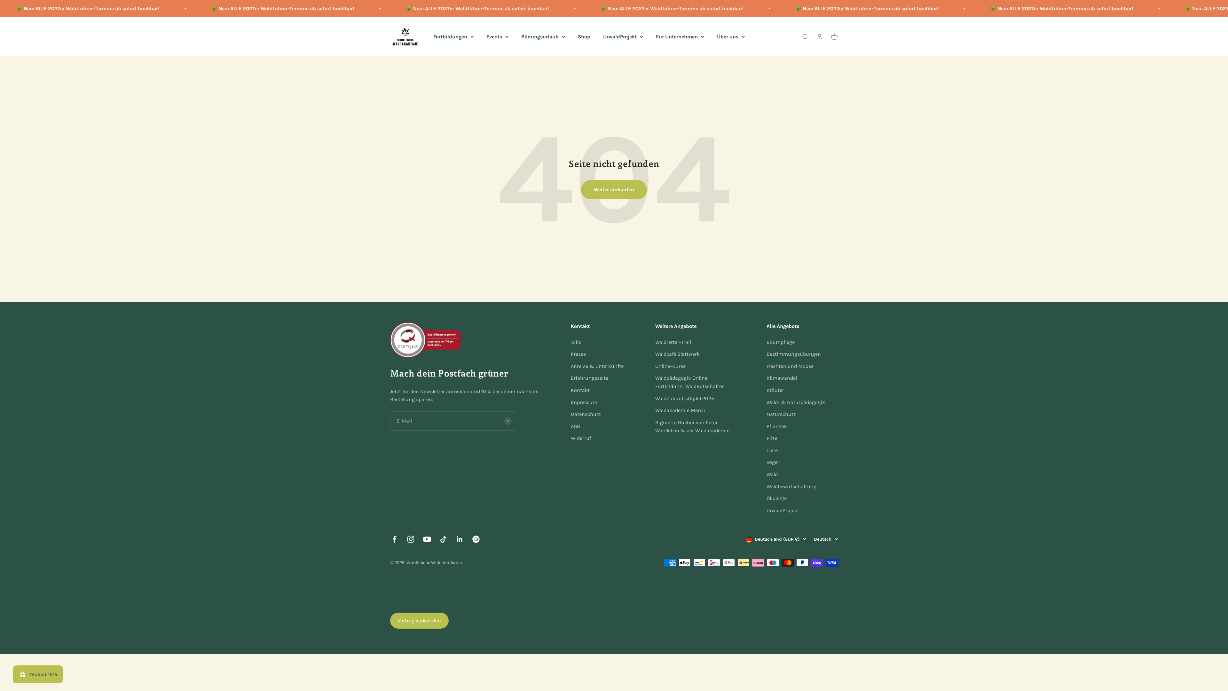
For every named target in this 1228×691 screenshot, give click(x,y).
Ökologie (777, 498)
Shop (584, 36)
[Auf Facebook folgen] (394, 539)
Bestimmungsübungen (794, 354)
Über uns (727, 36)
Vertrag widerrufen (419, 620)
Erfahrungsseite (589, 378)
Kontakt (580, 390)
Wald (772, 474)
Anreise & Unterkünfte (597, 366)
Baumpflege (781, 342)
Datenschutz (586, 414)
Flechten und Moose (790, 366)
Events (494, 36)
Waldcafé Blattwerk (677, 354)
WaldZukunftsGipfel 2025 (684, 398)
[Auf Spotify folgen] (476, 539)
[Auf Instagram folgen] (410, 539)
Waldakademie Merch (680, 410)
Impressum (584, 402)
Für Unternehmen (677, 36)
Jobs (576, 342)
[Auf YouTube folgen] (427, 539)
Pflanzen (777, 426)
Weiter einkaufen (614, 190)
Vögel (773, 462)
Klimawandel (782, 378)
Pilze (772, 438)
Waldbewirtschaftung (791, 486)
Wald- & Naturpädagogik (796, 402)
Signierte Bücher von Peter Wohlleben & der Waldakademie (692, 426)
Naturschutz (781, 414)
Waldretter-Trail (673, 342)
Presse (578, 354)
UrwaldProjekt (620, 36)
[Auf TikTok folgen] (443, 539)
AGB (575, 426)
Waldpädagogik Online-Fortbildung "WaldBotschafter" (690, 382)
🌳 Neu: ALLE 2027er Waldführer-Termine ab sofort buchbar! (260, 8)
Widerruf (581, 438)
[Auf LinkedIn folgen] (459, 539)
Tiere (772, 450)
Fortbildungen (450, 36)
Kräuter (775, 390)
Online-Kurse (670, 366)
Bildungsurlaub (540, 36)
